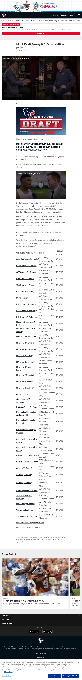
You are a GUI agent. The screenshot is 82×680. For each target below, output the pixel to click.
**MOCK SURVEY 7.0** (37, 150)
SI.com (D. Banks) (24, 468)
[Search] (75, 15)
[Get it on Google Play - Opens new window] (47, 632)
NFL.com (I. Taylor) (24, 381)
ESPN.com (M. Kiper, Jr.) (27, 304)
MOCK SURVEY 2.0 (41, 144)
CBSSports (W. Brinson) (26, 265)
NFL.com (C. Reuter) (25, 375)
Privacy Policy (41, 653)
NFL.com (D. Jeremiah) (26, 362)
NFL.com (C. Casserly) (26, 349)
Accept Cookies (54, 676)
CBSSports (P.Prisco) (25, 285)
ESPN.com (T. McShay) (26, 310)
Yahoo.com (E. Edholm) (26, 516)
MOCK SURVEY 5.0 (45, 147)
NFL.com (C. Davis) (24, 355)
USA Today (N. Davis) (25, 503)
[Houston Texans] (41, 640)
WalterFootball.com (24, 510)
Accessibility (41, 657)
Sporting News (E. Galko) (27, 490)
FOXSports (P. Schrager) (26, 317)
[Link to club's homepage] (4, 14)
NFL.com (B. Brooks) (25, 343)
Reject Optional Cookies (70, 676)
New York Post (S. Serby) (27, 336)
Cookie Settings (6, 676)
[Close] (79, 25)
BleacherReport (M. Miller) (27, 259)
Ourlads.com (22, 394)
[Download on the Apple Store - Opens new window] (33, 631)
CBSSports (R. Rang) (25, 291)
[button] (41, 78)
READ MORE (41, 33)
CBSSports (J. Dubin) (25, 278)
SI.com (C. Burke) (24, 474)
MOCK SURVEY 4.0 (28, 147)
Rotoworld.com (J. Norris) (27, 455)
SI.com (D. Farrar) (24, 482)
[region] (41, 669)
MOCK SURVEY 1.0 (24, 144)
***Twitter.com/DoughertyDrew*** (30, 523)
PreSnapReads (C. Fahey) (27, 407)
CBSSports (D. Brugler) (26, 272)
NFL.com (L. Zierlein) (25, 388)
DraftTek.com (22, 298)
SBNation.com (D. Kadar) (27, 461)
